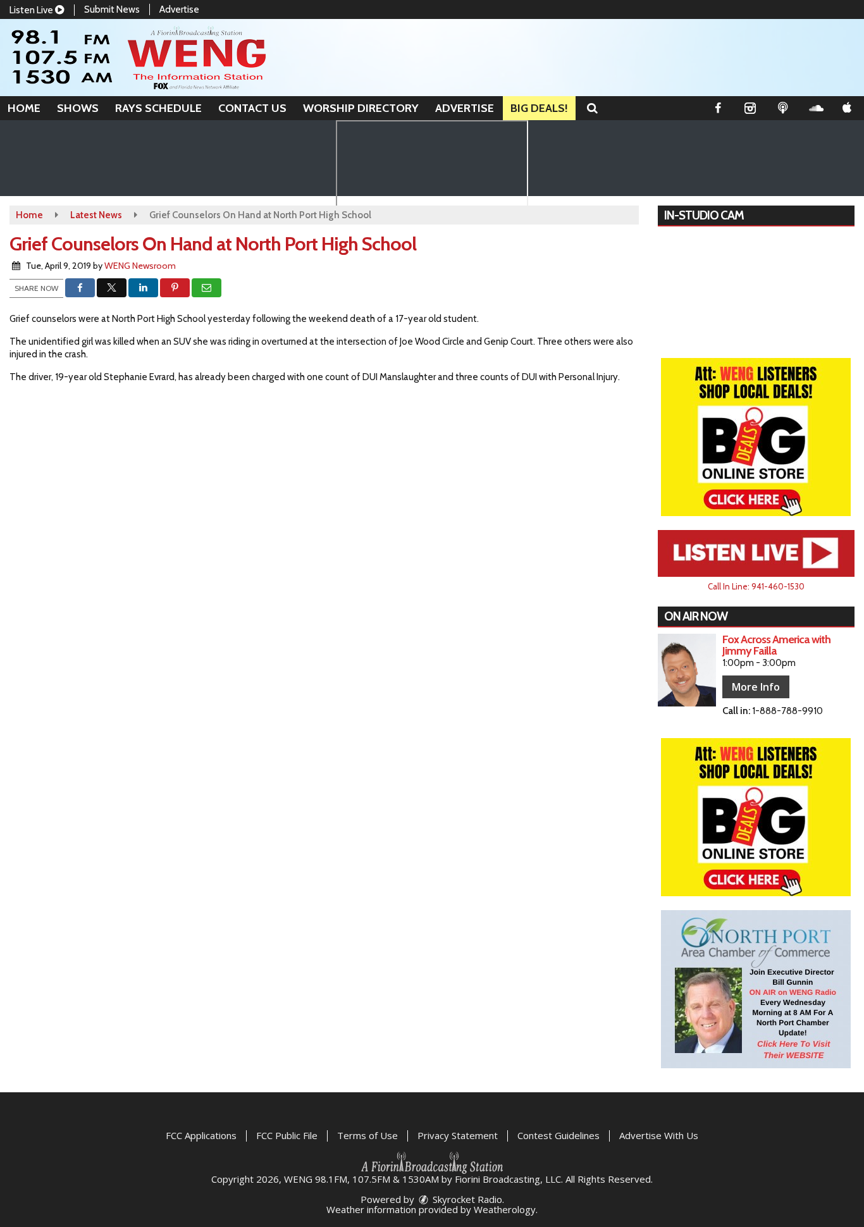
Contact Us (252, 108)
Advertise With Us (658, 1135)
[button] (592, 108)
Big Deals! (539, 108)
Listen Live (32, 10)
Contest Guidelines (558, 1135)
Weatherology (505, 1209)
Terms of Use (367, 1135)
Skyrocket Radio (466, 1199)
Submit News (112, 9)
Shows (78, 108)
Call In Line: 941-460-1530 (756, 586)
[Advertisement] (756, 437)
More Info (756, 687)
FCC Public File (287, 1135)
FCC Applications (201, 1135)
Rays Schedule (158, 108)
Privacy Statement (457, 1135)
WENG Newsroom (140, 265)
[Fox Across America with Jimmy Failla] (687, 670)
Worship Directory (361, 108)
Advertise (179, 9)
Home (24, 108)
